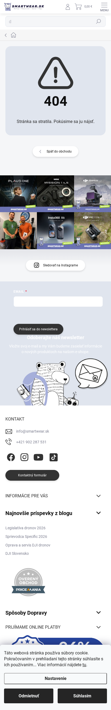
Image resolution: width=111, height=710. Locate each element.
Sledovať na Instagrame (60, 265)
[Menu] (104, 6)
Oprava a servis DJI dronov (27, 545)
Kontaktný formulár (32, 475)
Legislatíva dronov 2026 (25, 528)
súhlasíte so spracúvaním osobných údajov (71, 315)
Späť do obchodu (59, 151)
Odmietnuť (29, 695)
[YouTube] (38, 456)
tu (84, 664)
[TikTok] (52, 456)
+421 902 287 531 (31, 442)
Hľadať (98, 21)
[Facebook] (10, 456)
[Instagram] (23, 456)
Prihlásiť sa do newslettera (38, 329)
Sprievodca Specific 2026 (26, 536)
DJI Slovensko (17, 553)
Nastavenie (56, 678)
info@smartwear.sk (32, 431)
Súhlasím (82, 695)
